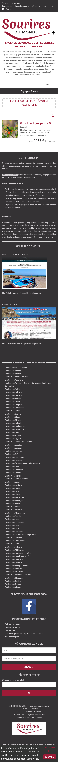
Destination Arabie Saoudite (16, 377)
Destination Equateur (13, 445)
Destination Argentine (14, 380)
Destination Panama (13, 538)
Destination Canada (13, 411)
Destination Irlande (13, 473)
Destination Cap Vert (13, 414)
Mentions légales (12, 637)
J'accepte (50, 757)
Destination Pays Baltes (15, 541)
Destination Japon (12, 482)
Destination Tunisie (13, 581)
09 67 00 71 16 (48, 6)
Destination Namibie (13, 516)
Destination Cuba (12, 432)
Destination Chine (12, 417)
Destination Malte (12, 504)
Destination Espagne (13, 448)
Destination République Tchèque (18, 556)
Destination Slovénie (13, 569)
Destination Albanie (13, 371)
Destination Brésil (12, 401)
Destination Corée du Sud (15, 426)
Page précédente (29, 91)
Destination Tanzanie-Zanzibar (17, 575)
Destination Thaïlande (14, 578)
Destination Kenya (12, 488)
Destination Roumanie (14, 559)
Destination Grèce (12, 454)
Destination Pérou (12, 544)
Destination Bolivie (13, 398)
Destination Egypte (13, 439)
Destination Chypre (13, 420)
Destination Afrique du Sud (16, 367)
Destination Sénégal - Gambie (17, 565)
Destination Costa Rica (14, 429)
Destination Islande (13, 476)
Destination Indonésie (14, 469)
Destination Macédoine (14, 497)
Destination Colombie (14, 423)
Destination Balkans (13, 392)
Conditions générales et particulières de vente (24, 633)
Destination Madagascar (15, 500)
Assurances (10, 630)
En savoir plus (50, 749)
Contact (9, 9)
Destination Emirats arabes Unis (18, 442)
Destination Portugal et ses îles (18, 553)
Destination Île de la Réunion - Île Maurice (22, 463)
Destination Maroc (12, 507)
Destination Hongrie (13, 460)
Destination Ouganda (14, 531)
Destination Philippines (14, 550)
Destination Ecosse (13, 435)
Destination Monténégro (15, 513)
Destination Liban (12, 494)
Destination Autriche (13, 389)
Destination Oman (12, 528)
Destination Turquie (13, 584)
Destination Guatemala (14, 457)
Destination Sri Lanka (14, 572)
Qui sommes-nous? (13, 624)
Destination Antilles (13, 374)
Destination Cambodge (14, 408)
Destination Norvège (13, 525)
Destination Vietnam (13, 587)
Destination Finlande (13, 451)
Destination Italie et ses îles (16, 479)
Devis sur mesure (12, 627)
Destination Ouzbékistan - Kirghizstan (20, 534)
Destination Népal (12, 519)
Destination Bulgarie (13, 404)
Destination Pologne (13, 547)
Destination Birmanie (13, 395)
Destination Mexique (13, 510)
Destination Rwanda (13, 562)
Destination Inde (12, 466)
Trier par (52, 113)
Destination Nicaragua (14, 522)
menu (48, 85)
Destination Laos (12, 491)
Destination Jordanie (13, 485)
